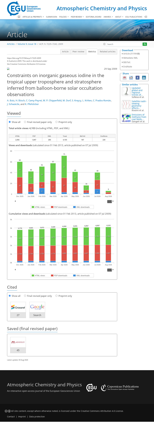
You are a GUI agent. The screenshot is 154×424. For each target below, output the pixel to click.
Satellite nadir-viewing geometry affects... (139, 104)
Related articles (108, 51)
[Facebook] (138, 77)
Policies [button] (63, 17)
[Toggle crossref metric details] (18, 307)
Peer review (78, 51)
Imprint (22, 416)
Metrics (92, 51)
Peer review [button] (76, 17)
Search (37, 315)
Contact (11, 416)
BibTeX (126, 62)
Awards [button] (108, 17)
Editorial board (93, 17)
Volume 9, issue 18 (27, 44)
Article (65, 51)
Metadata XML (130, 57)
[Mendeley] (125, 77)
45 (18, 350)
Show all (16, 121)
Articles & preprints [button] (32, 17)
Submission (51, 17)
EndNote (127, 66)
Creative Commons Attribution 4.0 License (102, 411)
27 (18, 315)
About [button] (118, 17)
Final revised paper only (39, 121)
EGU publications (133, 17)
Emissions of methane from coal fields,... (139, 117)
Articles (11, 44)
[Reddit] (131, 77)
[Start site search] (145, 44)
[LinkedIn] (144, 77)
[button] (104, 44)
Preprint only (65, 121)
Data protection (37, 416)
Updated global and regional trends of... (137, 91)
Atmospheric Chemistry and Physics (102, 8)
